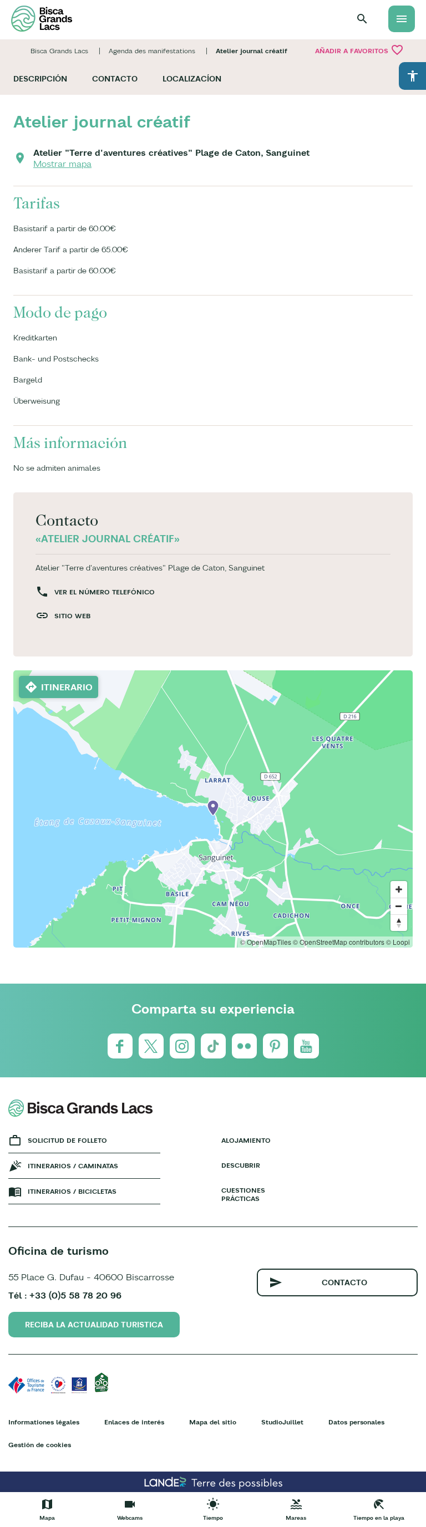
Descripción (40, 79)
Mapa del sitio (212, 1422)
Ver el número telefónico (104, 592)
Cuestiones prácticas (243, 1194)
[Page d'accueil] (41, 19)
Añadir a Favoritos (359, 50)
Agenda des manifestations (152, 51)
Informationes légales (43, 1422)
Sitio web (72, 616)
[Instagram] (182, 1046)
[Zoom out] (398, 906)
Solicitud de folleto (67, 1140)
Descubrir (240, 1165)
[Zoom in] (398, 889)
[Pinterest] (275, 1046)
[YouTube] (306, 1046)
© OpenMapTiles (265, 941)
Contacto (115, 79)
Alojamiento (244, 1140)
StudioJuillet (282, 1422)
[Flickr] (244, 1046)
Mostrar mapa (62, 163)
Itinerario (67, 687)
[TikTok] (213, 1046)
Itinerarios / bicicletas (72, 1191)
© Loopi (398, 941)
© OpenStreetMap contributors (338, 941)
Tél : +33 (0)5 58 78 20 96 (64, 1295)
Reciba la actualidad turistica (94, 1325)
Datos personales (356, 1422)
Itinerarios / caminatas (73, 1166)
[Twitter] (151, 1046)
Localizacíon (192, 79)
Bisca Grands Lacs (59, 51)
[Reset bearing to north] (398, 922)
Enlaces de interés (134, 1422)
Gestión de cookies (39, 1445)
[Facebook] (120, 1046)
